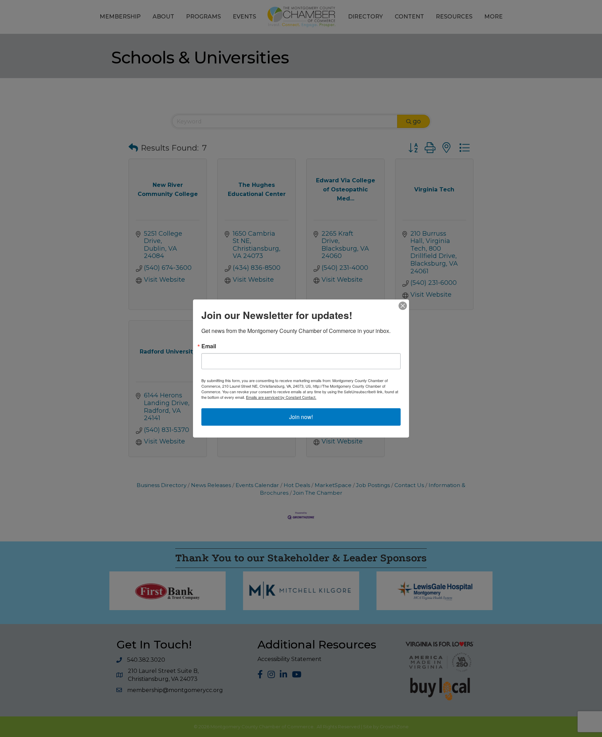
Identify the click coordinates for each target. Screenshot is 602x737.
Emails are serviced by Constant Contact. (281, 397)
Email (208, 346)
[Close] (403, 306)
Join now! (301, 417)
